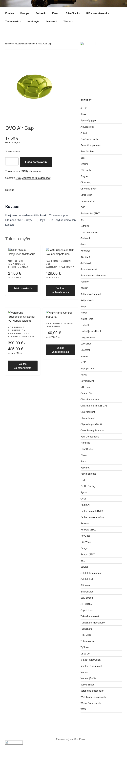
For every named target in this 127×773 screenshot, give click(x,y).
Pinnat (84, 461)
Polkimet (85, 467)
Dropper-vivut (88, 201)
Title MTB (86, 635)
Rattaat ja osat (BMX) (92, 511)
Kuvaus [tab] (9, 190)
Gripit (83, 244)
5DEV (83, 108)
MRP (83, 362)
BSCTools (86, 170)
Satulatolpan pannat (91, 573)
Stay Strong (87, 597)
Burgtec (85, 176)
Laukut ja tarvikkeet (91, 331)
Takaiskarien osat (90, 616)
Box (83, 157)
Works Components (91, 703)
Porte (83, 480)
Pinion (84, 455)
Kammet (85, 281)
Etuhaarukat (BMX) (91, 213)
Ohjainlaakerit (88, 411)
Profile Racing (88, 486)
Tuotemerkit (12, 21)
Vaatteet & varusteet (91, 666)
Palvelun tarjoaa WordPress (70, 739)
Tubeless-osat (88, 641)
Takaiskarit (86, 628)
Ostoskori (51, 21)
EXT (83, 219)
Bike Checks (73, 13)
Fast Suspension (89, 232)
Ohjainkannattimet (90, 399)
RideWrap (86, 542)
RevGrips (85, 535)
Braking (84, 163)
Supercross (86, 610)
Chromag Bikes (89, 188)
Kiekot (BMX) (87, 318)
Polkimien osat (88, 473)
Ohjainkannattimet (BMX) (94, 405)
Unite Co (85, 653)
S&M (83, 560)
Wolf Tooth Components (93, 697)
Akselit (84, 132)
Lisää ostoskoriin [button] (23, 288)
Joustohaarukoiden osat (26, 43)
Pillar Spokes (87, 449)
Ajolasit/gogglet (88, 120)
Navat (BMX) (87, 380)
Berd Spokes (87, 151)
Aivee (83, 114)
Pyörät (84, 492)
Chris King (86, 182)
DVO (18, 178)
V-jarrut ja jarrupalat (91, 659)
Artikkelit (41, 13)
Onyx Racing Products (92, 430)
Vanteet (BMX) (88, 678)
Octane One (87, 393)
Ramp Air (85, 504)
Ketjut (83, 306)
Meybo (84, 356)
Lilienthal (85, 349)
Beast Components (91, 145)
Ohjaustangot (88, 418)
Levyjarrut (86, 343)
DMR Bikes (86, 194)
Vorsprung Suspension (92, 690)
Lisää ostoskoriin (36, 162)
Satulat (84, 566)
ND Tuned (86, 387)
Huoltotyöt (33, 21)
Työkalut (85, 647)
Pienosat (85, 442)
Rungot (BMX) (88, 554)
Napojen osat (87, 368)
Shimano (85, 585)
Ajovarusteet (87, 126)
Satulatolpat (87, 579)
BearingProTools (89, 139)
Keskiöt (84, 287)
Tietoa (67, 21)
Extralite (85, 225)
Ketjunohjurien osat (91, 294)
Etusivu (9, 13)
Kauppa (24, 13)
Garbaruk (85, 238)
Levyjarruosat (88, 337)
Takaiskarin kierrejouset (93, 622)
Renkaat (85, 523)
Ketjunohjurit (87, 300)
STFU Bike (86, 604)
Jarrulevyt (86, 263)
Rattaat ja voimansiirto (92, 517)
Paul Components (90, 436)
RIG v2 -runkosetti (96, 13)
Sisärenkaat (87, 591)
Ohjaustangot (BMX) (91, 424)
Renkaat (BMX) (89, 529)
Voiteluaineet (87, 684)
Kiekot (55, 13)
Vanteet (84, 672)
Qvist (83, 498)
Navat (84, 374)
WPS (83, 709)
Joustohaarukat (89, 269)
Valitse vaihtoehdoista (60, 290)
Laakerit (85, 325)
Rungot (84, 548)
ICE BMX (85, 256)
